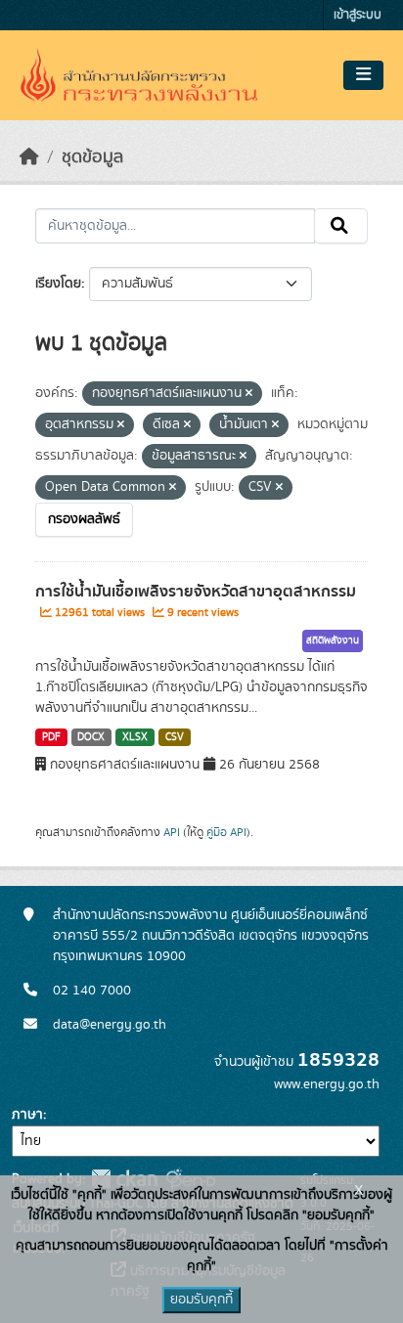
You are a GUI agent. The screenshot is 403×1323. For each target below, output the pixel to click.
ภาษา (27, 1115)
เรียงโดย (58, 283)
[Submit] (341, 225)
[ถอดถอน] (249, 394)
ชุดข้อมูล (92, 157)
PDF (51, 737)
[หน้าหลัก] (29, 157)
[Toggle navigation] (363, 75)
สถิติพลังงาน (332, 640)
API (171, 832)
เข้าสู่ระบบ (357, 15)
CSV (174, 737)
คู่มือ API (226, 832)
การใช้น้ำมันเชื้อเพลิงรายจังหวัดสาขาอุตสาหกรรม (195, 591)
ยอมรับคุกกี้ (201, 1299)
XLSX (135, 737)
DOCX (91, 737)
